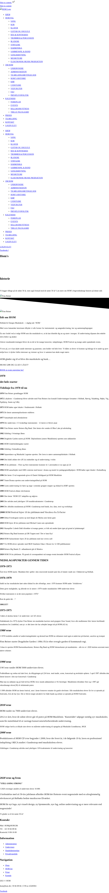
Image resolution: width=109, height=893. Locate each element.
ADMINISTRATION (19, 72)
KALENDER (10, 99)
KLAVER (14, 28)
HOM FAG (9, 18)
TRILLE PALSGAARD (20, 112)
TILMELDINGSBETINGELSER (23, 75)
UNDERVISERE (17, 68)
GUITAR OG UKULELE (20, 31)
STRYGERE (15, 45)
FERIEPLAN (16, 102)
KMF (13, 82)
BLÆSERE (15, 41)
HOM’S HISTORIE (18, 78)
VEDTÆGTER (16, 89)
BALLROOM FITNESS (20, 109)
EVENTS (14, 105)
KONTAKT (9, 122)
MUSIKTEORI (16, 58)
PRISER (8, 115)
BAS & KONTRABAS (19, 35)
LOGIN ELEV (11, 126)
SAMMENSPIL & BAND (20, 52)
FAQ (12, 92)
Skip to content (6, 3)
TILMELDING (11, 119)
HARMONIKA (16, 48)
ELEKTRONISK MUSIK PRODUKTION (27, 62)
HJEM (7, 15)
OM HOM (9, 65)
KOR (12, 25)
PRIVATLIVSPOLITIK (20, 95)
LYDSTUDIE (16, 85)
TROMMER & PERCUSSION (22, 38)
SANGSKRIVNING (18, 55)
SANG (13, 21)
